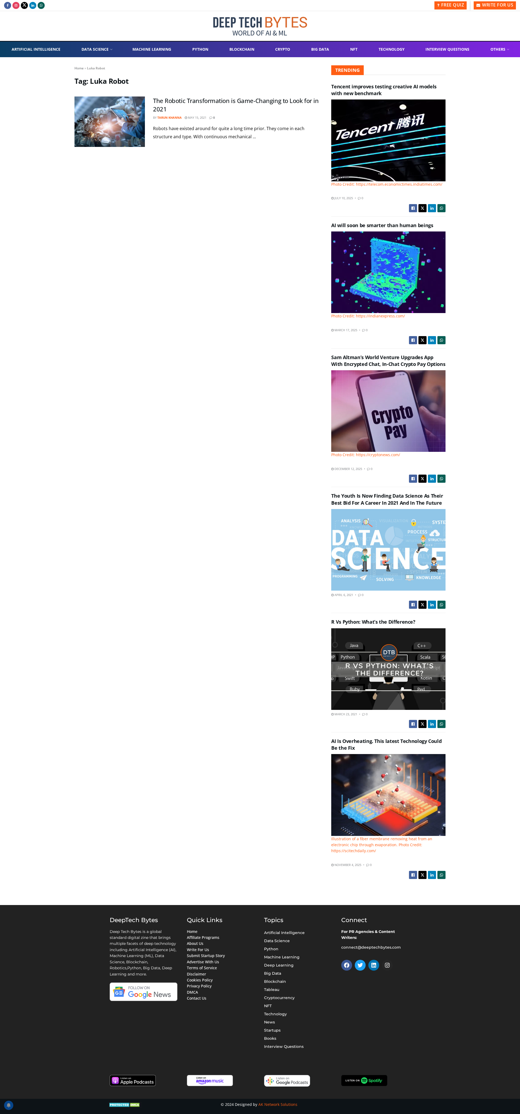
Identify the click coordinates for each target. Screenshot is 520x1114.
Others (497, 49)
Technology (392, 49)
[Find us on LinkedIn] (32, 5)
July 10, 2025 (343, 198)
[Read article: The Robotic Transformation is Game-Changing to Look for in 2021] (109, 121)
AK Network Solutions (277, 1104)
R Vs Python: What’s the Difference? (373, 622)
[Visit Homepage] (260, 26)
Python (200, 49)
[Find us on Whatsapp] (41, 5)
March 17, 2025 (345, 330)
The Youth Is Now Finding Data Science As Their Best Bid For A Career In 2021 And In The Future (387, 499)
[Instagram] (387, 965)
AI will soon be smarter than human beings (382, 225)
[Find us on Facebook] (7, 5)
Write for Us (497, 5)
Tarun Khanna (169, 117)
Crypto (282, 49)
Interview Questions (447, 49)
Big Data (320, 49)
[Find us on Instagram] (16, 5)
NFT (354, 49)
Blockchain (241, 49)
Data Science (95, 49)
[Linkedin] (373, 965)
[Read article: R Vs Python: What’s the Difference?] (388, 669)
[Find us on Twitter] (24, 5)
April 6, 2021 (343, 595)
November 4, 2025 (347, 865)
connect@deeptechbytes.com (371, 947)
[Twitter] (360, 965)
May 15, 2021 (196, 117)
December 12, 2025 (348, 469)
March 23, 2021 (345, 714)
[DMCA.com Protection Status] (125, 1104)
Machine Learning (151, 49)
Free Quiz (452, 5)
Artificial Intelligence (36, 49)
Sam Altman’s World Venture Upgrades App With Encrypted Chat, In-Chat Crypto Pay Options (388, 360)
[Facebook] (346, 965)
